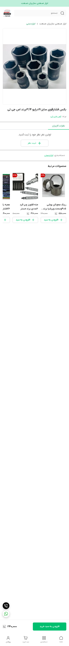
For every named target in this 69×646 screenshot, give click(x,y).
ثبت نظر (32, 143)
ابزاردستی (30, 23)
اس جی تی (55, 116)
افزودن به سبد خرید (49, 626)
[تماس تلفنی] (6, 605)
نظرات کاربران (58, 125)
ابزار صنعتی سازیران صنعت (52, 23)
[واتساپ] (6, 613)
